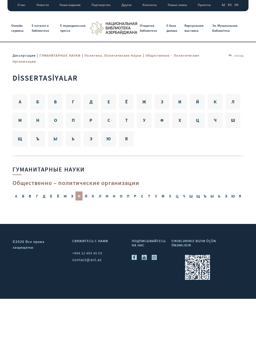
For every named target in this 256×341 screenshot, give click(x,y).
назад (239, 55)
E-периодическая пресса (73, 28)
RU (230, 5)
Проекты (204, 5)
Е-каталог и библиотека (40, 28)
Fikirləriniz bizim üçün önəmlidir (194, 243)
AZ (223, 5)
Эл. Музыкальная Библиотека (225, 28)
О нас (22, 5)
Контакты (149, 5)
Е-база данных (171, 28)
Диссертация (24, 55)
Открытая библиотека (148, 28)
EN (236, 5)
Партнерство (101, 5)
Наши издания (70, 5)
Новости (42, 5)
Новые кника (177, 5)
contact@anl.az (87, 259)
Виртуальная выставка (194, 28)
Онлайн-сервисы (17, 28)
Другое (127, 5)
